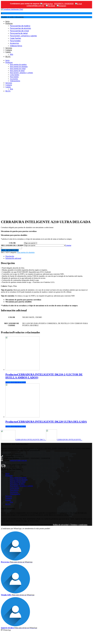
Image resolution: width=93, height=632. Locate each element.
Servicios (8, 48)
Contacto (8, 50)
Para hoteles (15, 40)
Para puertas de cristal (19, 30)
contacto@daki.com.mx (18, 460)
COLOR (12, 243)
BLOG (8, 56)
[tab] (48, 256)
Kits (11, 54)
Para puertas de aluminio (20, 28)
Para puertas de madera (20, 25)
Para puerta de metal (19, 33)
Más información (10, 250)
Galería (8, 52)
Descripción (9, 256)
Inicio (7, 21)
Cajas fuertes (15, 38)
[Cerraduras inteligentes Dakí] (12, 9)
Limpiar (68, 245)
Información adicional (13, 258)
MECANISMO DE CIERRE (12, 245)
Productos (9, 23)
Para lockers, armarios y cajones (23, 35)
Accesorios (14, 43)
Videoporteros (16, 45)
